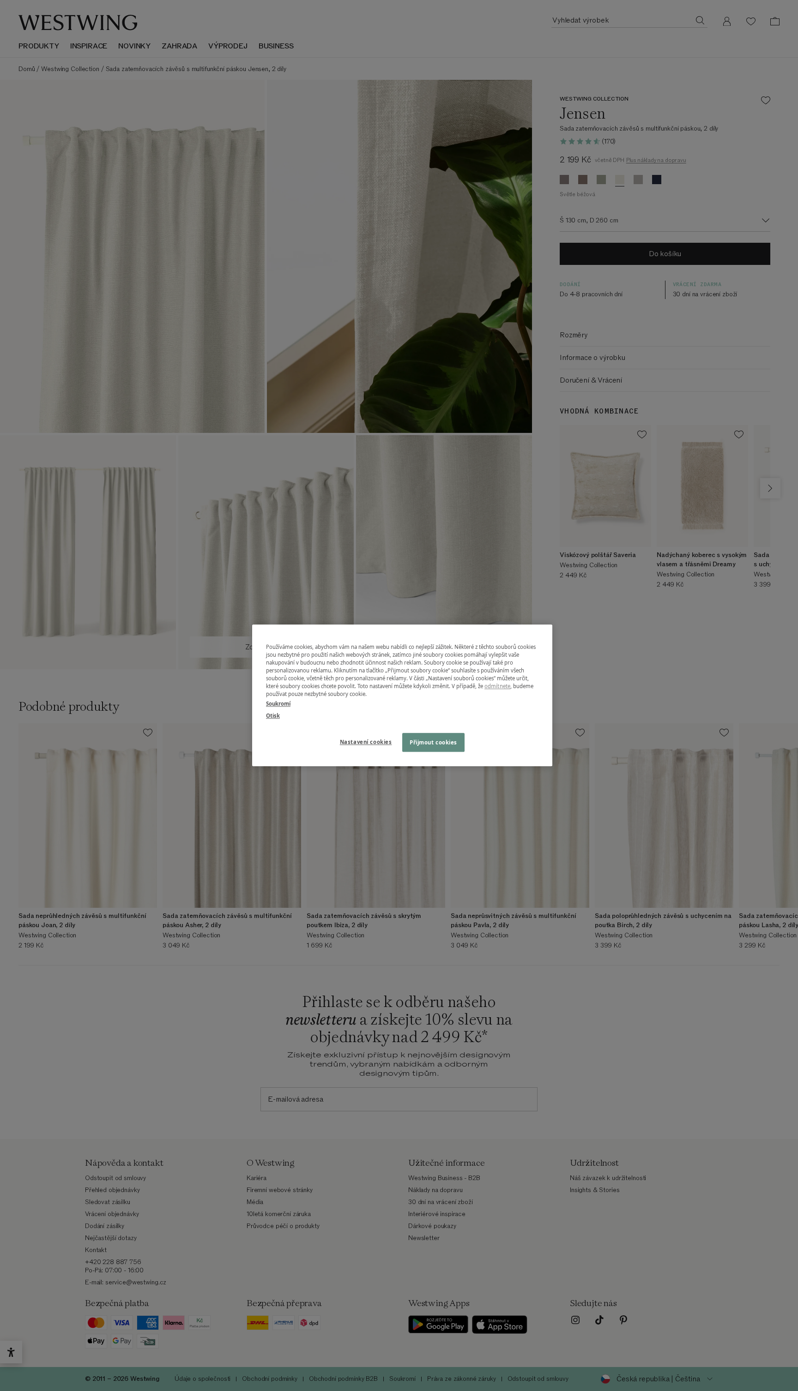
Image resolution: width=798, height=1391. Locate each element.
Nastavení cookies (366, 741)
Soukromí (278, 704)
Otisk (273, 715)
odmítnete (497, 686)
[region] (402, 695)
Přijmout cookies (433, 742)
